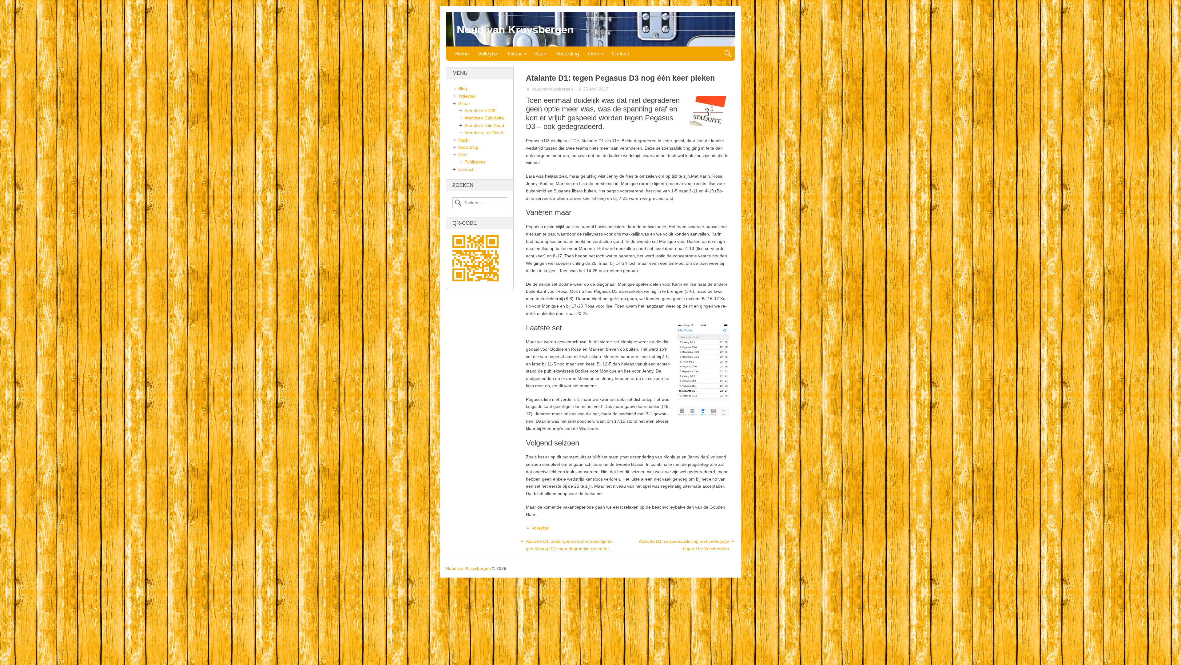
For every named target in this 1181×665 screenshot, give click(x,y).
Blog (462, 88)
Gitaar (515, 54)
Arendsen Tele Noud (484, 125)
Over (593, 54)
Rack (540, 54)
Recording (567, 54)
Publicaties (474, 161)
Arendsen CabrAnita (484, 117)
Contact (621, 54)
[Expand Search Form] (728, 53)
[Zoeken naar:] (479, 202)
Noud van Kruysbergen (515, 29)
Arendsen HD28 (479, 110)
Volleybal (488, 54)
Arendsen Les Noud (483, 132)
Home (462, 54)
